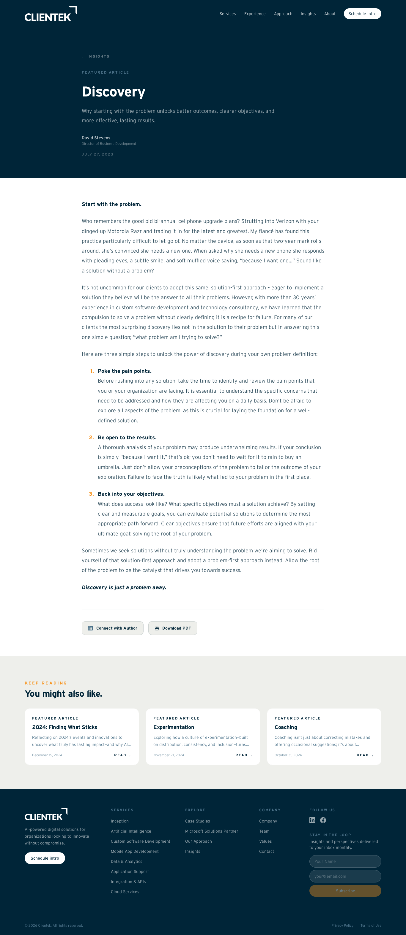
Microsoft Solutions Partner (211, 831)
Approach (283, 13)
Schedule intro (363, 13)
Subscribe (345, 890)
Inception (120, 821)
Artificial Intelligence (131, 831)
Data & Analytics (126, 861)
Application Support (130, 871)
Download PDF (176, 628)
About (330, 13)
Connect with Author (116, 628)
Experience (255, 13)
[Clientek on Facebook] (323, 820)
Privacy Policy (342, 925)
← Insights (96, 56)
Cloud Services (125, 891)
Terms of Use (371, 925)
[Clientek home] (61, 814)
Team (264, 831)
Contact (266, 851)
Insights (308, 13)
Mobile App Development (135, 851)
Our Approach (198, 841)
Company (268, 821)
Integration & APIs (128, 881)
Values (265, 841)
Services (228, 13)
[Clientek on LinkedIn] (312, 820)
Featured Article (105, 72)
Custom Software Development (140, 841)
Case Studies (197, 821)
